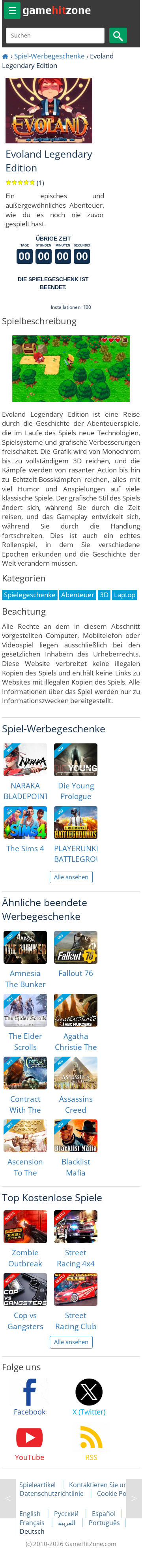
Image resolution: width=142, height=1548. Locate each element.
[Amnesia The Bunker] (25, 947)
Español (104, 1513)
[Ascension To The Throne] (25, 1135)
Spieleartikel (37, 1484)
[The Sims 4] (25, 822)
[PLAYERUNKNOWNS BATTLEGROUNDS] (75, 822)
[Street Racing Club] (75, 1289)
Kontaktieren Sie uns (100, 1484)
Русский (67, 1513)
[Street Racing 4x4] (75, 1226)
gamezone (56, 10)
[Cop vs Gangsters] (25, 1289)
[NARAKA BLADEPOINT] (25, 759)
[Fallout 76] (75, 947)
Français (33, 1522)
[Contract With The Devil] (25, 1073)
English (30, 1513)
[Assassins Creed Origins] (75, 1073)
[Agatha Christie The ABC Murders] (75, 1010)
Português (104, 1522)
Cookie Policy (116, 1493)
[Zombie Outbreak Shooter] (25, 1226)
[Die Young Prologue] (75, 759)
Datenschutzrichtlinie (52, 1493)
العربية (67, 1522)
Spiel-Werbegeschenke (49, 55)
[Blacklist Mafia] (75, 1135)
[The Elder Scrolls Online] (25, 1010)
